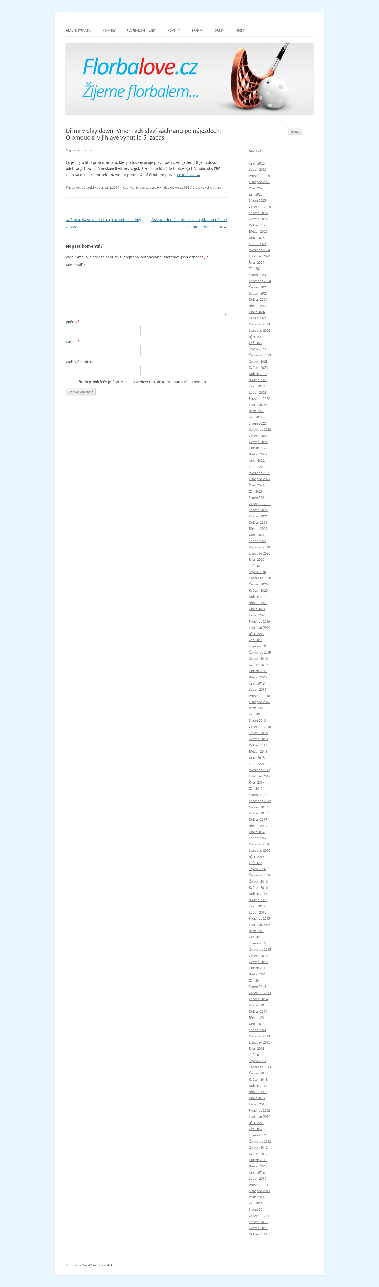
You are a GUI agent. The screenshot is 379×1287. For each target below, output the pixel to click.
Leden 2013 (257, 1104)
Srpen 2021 (257, 497)
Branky (197, 30)
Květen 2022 (258, 441)
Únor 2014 (257, 1023)
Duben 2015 (258, 968)
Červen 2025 (258, 212)
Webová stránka (79, 361)
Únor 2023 (257, 386)
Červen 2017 (258, 807)
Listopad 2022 (259, 404)
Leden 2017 (257, 838)
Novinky (109, 30)
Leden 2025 (257, 243)
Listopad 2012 (259, 1116)
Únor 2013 (257, 1098)
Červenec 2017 (260, 801)
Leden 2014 (257, 1030)
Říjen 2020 (256, 559)
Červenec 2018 (260, 726)
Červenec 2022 (260, 429)
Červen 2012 (258, 1147)
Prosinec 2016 (259, 844)
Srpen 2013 (257, 1060)
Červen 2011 (258, 1221)
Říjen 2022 (256, 411)
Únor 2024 (257, 311)
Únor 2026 (257, 163)
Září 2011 (255, 1203)
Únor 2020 (257, 609)
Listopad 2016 (259, 850)
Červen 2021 (258, 510)
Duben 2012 (258, 1160)
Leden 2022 (257, 466)
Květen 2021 (258, 516)
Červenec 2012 (260, 1141)
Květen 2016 (258, 887)
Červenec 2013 (260, 1067)
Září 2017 (255, 788)
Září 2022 (255, 417)
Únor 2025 (257, 237)
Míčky (240, 30)
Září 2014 (255, 980)
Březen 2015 (258, 974)
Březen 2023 (258, 380)
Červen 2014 (258, 999)
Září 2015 (255, 937)
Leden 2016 (257, 912)
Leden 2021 (257, 541)
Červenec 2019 (260, 652)
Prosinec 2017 (259, 770)
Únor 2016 (257, 906)
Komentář (76, 264)
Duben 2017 (258, 819)
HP (159, 187)
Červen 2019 (258, 658)
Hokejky (173, 30)
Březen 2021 (258, 528)
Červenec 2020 (260, 578)
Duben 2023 (258, 373)
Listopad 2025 (259, 182)
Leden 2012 (257, 1178)
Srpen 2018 (257, 720)
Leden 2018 (257, 763)
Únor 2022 (257, 460)
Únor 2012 (257, 1172)
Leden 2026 (257, 169)
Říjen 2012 (256, 1122)
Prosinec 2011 (259, 1184)
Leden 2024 (257, 318)
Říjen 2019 (256, 633)
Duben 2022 (258, 448)
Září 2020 (255, 565)
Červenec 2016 (260, 875)
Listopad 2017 (259, 776)
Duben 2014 (258, 1011)
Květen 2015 (258, 961)
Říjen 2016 (256, 856)
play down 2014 (175, 187)
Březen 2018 (258, 751)
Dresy (219, 30)
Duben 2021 (258, 522)
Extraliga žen (145, 187)
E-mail (73, 341)
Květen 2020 (258, 590)
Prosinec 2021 (259, 472)
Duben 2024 (258, 299)
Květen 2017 (258, 813)
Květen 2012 (258, 1153)
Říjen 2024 (256, 262)
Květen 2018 (258, 739)
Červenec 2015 (260, 949)
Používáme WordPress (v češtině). (90, 1265)
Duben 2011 (258, 1234)
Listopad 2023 (259, 330)
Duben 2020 (258, 596)
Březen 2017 (258, 825)
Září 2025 (255, 194)
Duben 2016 (258, 893)
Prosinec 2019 (259, 621)
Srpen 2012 (257, 1135)
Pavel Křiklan (210, 187)
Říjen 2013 (256, 1048)
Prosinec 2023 (259, 324)
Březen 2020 (258, 602)
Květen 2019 (258, 664)
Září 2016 (255, 862)
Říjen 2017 (256, 782)
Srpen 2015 (257, 943)
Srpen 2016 (257, 869)
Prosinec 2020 (259, 547)
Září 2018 (255, 714)
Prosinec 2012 (259, 1110)
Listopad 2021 (259, 479)
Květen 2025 (258, 219)
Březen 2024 (258, 305)
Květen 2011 (258, 1228)
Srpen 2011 (257, 1209)
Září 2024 (255, 268)
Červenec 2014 (260, 992)
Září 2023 (255, 342)
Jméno (73, 321)
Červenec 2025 (260, 206)
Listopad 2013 (259, 1042)
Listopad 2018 (259, 701)
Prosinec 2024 (259, 250)
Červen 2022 (258, 435)
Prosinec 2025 (259, 175)
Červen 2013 (258, 1073)
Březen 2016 (258, 900)
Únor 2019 (257, 683)
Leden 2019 (257, 689)
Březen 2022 (258, 454)
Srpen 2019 (257, 646)
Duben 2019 (258, 671)
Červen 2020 (258, 584)
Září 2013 (255, 1054)
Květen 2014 (258, 1005)
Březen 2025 (258, 231)
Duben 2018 (258, 745)
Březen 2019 (258, 677)
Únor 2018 (257, 757)
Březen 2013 (258, 1091)
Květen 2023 (258, 367)
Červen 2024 (258, 287)
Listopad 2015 (259, 924)
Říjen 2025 (256, 188)
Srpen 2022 (257, 423)
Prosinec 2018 (259, 695)
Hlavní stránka (78, 30)
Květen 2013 (258, 1079)
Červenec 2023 (260, 355)
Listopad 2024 (259, 256)
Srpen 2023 (257, 349)
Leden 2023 (257, 392)
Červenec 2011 (260, 1215)
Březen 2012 (258, 1166)
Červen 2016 (258, 881)
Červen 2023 (258, 361)
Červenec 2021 (260, 503)
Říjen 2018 (256, 708)
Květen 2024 (258, 293)
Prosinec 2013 (259, 1036)
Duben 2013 (258, 1085)
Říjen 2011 (256, 1197)
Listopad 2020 (259, 553)
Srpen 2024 (257, 274)
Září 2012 (255, 1129)
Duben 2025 (258, 225)
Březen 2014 (258, 1017)
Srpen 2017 (257, 794)
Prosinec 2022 (259, 398)
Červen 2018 (258, 732)
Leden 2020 (257, 615)
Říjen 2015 (256, 930)
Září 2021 (255, 491)
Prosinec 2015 (259, 918)
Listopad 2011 (259, 1190)
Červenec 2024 (260, 281)
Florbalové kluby (141, 30)
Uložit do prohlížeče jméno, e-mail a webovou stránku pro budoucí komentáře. (140, 381)
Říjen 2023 (256, 336)
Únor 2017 (257, 831)
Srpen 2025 (257, 200)
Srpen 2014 (257, 986)
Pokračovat (188, 174)
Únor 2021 (257, 534)
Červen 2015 (258, 955)
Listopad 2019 (259, 627)
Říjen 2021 (256, 485)
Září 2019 (255, 640)
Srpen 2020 (257, 571)
